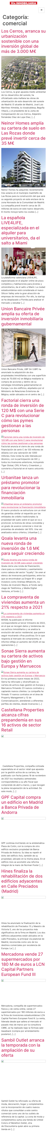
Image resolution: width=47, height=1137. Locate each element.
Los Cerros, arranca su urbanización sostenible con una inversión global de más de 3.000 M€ (23, 41)
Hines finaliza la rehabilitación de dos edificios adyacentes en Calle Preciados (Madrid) (22, 881)
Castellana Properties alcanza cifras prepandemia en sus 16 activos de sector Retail (22, 720)
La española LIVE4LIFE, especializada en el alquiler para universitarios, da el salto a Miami (20, 230)
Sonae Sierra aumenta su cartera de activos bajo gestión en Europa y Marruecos (23, 658)
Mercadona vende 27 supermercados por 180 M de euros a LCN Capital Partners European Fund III (23, 964)
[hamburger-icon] (41, 10)
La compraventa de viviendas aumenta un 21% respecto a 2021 (23, 602)
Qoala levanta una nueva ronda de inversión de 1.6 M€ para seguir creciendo (22, 546)
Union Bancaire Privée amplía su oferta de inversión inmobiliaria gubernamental (23, 316)
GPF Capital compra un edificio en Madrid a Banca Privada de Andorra (22, 805)
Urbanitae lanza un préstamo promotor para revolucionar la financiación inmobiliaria (20, 487)
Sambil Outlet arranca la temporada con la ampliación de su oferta (22, 1048)
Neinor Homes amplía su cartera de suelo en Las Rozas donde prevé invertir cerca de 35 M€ (23, 133)
